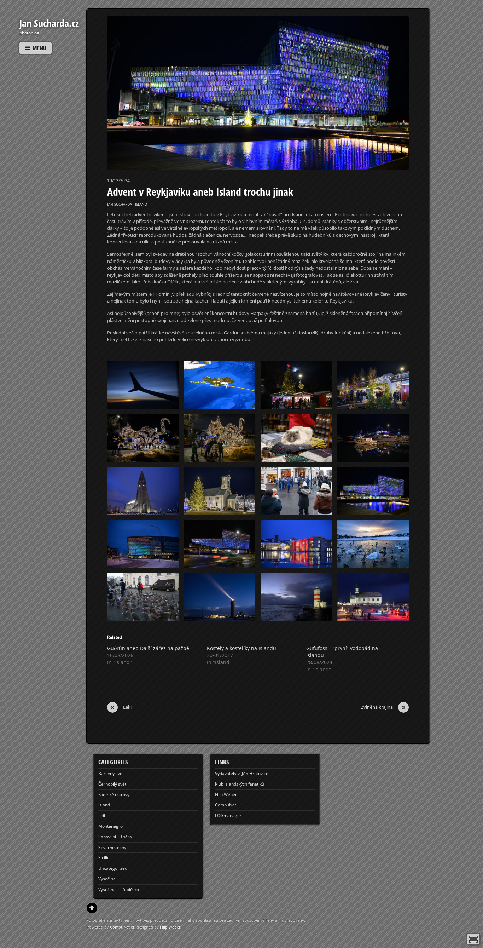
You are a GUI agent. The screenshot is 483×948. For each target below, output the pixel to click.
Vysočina (107, 879)
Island (141, 204)
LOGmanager (228, 815)
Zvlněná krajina (383, 707)
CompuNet (225, 805)
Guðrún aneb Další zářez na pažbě (148, 648)
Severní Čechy (112, 847)
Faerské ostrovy (113, 795)
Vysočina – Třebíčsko (118, 889)
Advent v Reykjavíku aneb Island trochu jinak (200, 191)
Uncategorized (112, 868)
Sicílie (104, 858)
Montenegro (110, 826)
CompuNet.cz (122, 927)
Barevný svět (111, 773)
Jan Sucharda (119, 204)
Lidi (101, 815)
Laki (121, 707)
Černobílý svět (112, 784)
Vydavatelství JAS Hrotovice (241, 773)
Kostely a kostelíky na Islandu (241, 648)
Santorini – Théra (115, 837)
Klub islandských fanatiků (239, 784)
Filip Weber (226, 795)
